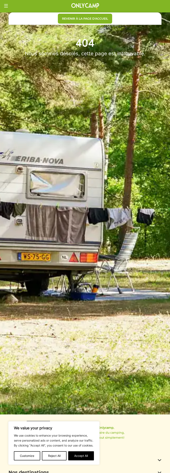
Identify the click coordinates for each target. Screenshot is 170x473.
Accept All (81, 455)
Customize (27, 455)
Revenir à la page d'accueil (85, 18)
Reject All (54, 455)
